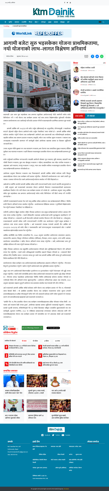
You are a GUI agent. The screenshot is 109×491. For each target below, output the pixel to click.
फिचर (30, 22)
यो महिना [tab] (35, 341)
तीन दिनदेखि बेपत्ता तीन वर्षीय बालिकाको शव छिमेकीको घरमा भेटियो (22, 364)
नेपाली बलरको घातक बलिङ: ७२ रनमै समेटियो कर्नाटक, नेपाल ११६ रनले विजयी (56, 347)
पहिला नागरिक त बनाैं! (88, 67)
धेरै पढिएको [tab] (91, 116)
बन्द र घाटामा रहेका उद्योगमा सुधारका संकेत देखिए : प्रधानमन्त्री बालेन (13, 418)
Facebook (47, 435)
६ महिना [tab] (46, 341)
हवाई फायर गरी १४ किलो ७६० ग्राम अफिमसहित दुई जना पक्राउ (53, 364)
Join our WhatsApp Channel (30, 328)
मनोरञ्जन (43, 22)
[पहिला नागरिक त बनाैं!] (77, 70)
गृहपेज (10, 22)
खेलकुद (62, 22)
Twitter (57, 435)
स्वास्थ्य (56, 22)
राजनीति (24, 22)
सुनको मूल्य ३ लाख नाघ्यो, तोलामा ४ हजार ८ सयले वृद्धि (36, 393)
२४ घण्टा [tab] (57, 341)
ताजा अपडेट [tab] (79, 116)
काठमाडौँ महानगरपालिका (20, 26)
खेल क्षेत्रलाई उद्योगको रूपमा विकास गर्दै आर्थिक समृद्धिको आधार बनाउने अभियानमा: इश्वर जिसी (92, 79)
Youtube (67, 435)
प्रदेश (36, 22)
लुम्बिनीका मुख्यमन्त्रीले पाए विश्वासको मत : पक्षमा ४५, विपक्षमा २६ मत (55, 355)
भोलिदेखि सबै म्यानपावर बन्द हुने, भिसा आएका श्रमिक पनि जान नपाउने (22, 355)
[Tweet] (97, 56)
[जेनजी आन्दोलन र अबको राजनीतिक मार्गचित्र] (77, 92)
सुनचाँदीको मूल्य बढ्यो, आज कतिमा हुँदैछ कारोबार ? (60, 418)
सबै (69, 371)
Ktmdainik (66, 489)
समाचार (17, 22)
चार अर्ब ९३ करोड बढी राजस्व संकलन (59, 392)
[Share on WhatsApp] (101, 56)
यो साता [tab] (24, 341)
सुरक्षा (49, 22)
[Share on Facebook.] (92, 56)
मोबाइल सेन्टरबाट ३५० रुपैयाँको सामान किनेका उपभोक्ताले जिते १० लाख (22, 347)
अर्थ (68, 22)
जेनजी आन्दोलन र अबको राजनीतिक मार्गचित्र (92, 91)
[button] (100, 22)
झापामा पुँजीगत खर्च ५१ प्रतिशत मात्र (36, 416)
